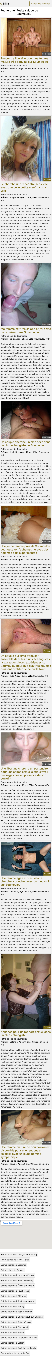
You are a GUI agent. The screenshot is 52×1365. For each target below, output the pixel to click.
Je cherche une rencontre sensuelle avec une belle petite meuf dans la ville (24, 187)
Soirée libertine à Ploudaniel (14, 1327)
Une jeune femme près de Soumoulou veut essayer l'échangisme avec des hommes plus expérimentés (25, 549)
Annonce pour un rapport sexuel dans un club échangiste (26, 1033)
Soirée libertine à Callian (12, 1343)
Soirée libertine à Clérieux (13, 1296)
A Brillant (5, 3)
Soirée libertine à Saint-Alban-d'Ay (17, 1280)
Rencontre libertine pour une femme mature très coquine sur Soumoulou (24, 60)
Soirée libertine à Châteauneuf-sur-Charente (22, 1317)
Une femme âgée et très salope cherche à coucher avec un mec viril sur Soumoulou (25, 881)
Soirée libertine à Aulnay (12, 1306)
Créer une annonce (40, 3)
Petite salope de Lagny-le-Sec (15, 1353)
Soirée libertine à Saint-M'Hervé (16, 1322)
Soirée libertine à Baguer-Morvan (16, 1311)
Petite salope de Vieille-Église (15, 1259)
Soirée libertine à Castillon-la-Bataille (18, 1348)
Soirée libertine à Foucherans (15, 1291)
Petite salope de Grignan (12, 1270)
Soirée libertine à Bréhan (13, 1332)
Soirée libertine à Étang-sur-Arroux (17, 1285)
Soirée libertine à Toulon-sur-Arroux (18, 1301)
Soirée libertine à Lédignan (13, 1265)
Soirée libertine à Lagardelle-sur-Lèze (19, 1337)
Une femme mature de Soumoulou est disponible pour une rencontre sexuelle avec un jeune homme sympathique (26, 1152)
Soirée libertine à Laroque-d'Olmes (17, 1275)
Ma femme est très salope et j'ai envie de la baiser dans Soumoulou (26, 330)
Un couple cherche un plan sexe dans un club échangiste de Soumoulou (25, 443)
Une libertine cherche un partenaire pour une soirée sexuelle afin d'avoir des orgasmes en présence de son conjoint (24, 773)
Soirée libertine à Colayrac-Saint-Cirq (19, 1254)
